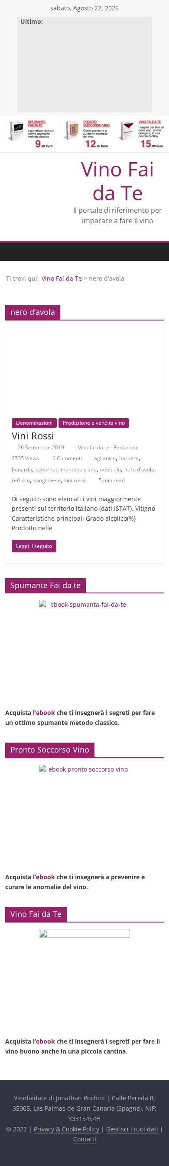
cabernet (46, 469)
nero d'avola (139, 469)
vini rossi (74, 480)
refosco (21, 480)
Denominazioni (34, 422)
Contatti (84, 1139)
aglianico (105, 458)
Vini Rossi (33, 435)
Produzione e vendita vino (94, 422)
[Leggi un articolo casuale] (155, 252)
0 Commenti (66, 458)
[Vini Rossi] (84, 332)
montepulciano (79, 469)
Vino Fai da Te (117, 180)
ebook (45, 712)
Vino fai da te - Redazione (109, 447)
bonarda (22, 469)
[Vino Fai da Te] (14, 251)
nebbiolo (110, 469)
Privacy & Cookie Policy (66, 1129)
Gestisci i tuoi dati (132, 1129)
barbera (129, 458)
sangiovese (47, 480)
